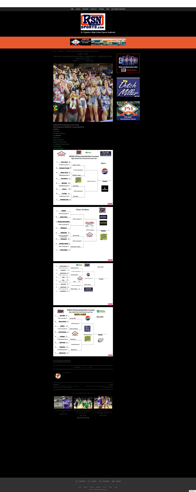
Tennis (116, 487)
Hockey (110, 487)
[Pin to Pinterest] (89, 367)
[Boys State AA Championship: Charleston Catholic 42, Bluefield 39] (83, 402)
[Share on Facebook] (86, 367)
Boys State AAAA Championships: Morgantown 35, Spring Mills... (103, 412)
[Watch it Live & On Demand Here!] (63, 402)
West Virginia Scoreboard (118, 9)
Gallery (78, 9)
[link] (56, 131)
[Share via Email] (91, 367)
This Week (101, 9)
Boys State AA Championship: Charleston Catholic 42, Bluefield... (83, 412)
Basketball (61, 51)
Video (107, 9)
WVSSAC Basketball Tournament (62, 361)
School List (94, 9)
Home (72, 9)
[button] (56, 407)
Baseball (85, 487)
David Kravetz (81, 60)
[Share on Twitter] (88, 367)
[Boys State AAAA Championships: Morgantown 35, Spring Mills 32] (103, 402)
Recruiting (85, 9)
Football (92, 487)
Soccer (104, 487)
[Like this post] (84, 367)
